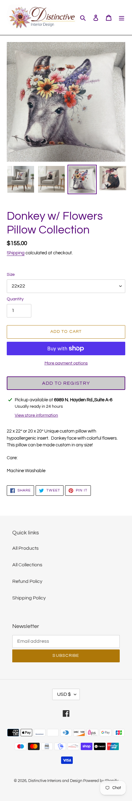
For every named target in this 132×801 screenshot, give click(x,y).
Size (11, 274)
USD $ (64, 694)
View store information (36, 415)
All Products (25, 548)
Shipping (16, 253)
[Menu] (121, 17)
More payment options (66, 363)
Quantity (15, 299)
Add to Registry (66, 383)
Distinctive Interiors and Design (55, 781)
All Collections (27, 564)
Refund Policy (27, 581)
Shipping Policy (29, 597)
